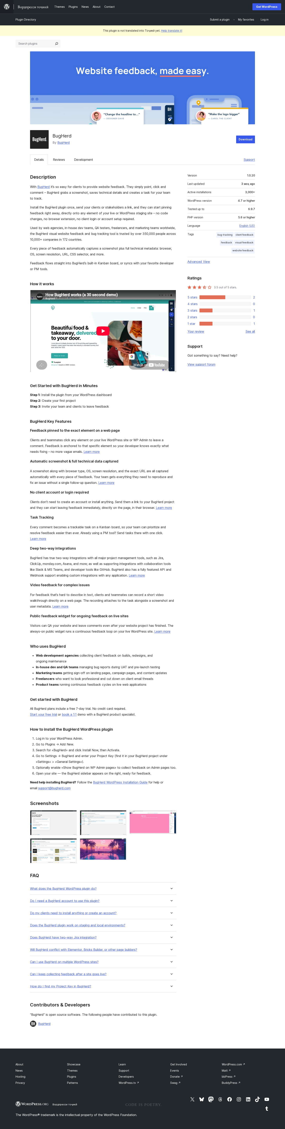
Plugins (71, 1076)
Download (245, 139)
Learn (122, 1064)
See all (250, 331)
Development (83, 160)
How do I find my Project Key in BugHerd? (60, 986)
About (19, 1064)
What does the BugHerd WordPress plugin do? (63, 888)
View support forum (201, 364)
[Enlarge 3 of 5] (121, 815)
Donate (176, 1076)
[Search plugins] (56, 44)
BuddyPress (231, 1082)
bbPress (229, 1076)
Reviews (59, 160)
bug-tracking (225, 234)
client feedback (244, 234)
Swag (175, 1082)
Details (39, 160)
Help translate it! (171, 30)
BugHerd (63, 142)
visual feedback (244, 242)
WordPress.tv (129, 1082)
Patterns (72, 1082)
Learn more (92, 452)
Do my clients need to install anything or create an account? (73, 913)
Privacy (20, 1082)
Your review (195, 331)
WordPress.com (233, 1064)
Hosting (20, 1076)
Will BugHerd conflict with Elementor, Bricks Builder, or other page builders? (83, 950)
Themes (72, 1070)
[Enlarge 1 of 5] (71, 815)
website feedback (242, 250)
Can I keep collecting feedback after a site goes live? (68, 974)
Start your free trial (43, 714)
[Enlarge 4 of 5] (121, 843)
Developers (126, 1076)
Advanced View (198, 262)
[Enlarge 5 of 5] (171, 815)
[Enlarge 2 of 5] (71, 843)
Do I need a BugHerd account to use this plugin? (64, 901)
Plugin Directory (26, 19)
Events (174, 1070)
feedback (226, 242)
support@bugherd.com (54, 788)
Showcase (73, 1064)
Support (249, 160)
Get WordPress (266, 6)
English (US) (247, 225)
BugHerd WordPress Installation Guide (120, 782)
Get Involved (178, 1064)
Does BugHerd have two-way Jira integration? (63, 937)
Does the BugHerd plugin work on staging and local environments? (77, 925)
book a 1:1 (69, 714)
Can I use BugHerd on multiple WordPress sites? (64, 962)
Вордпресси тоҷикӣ (65, 1104)
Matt (226, 1070)
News (19, 1070)
